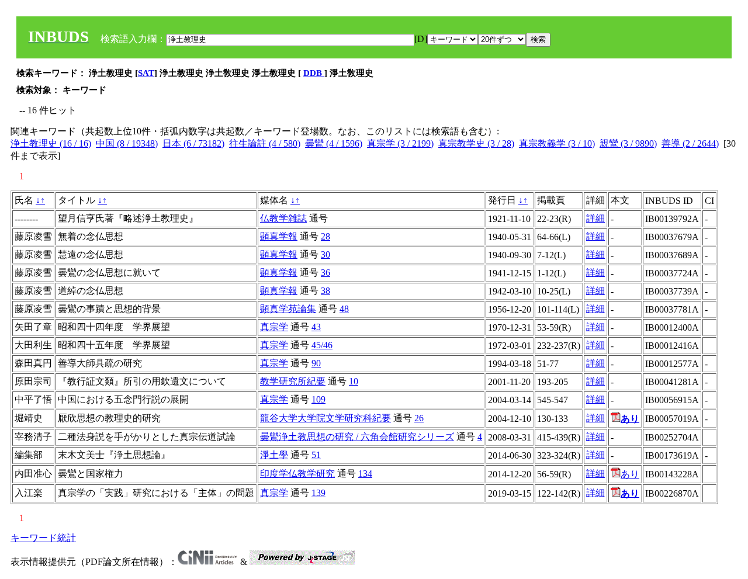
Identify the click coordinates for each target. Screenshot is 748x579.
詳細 (595, 218)
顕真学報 (278, 236)
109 (318, 399)
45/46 (322, 345)
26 (419, 418)
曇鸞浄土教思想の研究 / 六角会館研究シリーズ (357, 437)
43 (316, 327)
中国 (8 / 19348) (127, 143)
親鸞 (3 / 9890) (628, 143)
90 (316, 363)
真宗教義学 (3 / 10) (557, 143)
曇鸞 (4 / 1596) (333, 143)
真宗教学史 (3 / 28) (476, 143)
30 (325, 254)
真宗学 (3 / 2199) (400, 143)
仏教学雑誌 (283, 218)
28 (325, 236)
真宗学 (274, 327)
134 (365, 474)
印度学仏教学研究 (297, 474)
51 (316, 455)
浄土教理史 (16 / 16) (51, 143)
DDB (313, 73)
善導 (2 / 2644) (690, 143)
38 (325, 291)
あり (630, 474)
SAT (146, 73)
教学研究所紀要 (292, 381)
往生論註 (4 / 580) (264, 143)
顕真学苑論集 (288, 309)
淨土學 (274, 455)
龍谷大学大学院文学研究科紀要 (325, 418)
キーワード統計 (43, 538)
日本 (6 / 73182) (193, 143)
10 (353, 381)
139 (318, 493)
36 (325, 273)
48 (344, 309)
